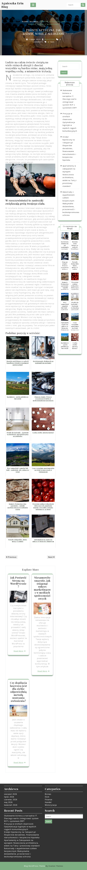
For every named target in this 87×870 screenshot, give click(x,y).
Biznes (34, 21)
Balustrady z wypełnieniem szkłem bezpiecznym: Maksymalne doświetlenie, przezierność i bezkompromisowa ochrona (71, 203)
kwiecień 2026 (10, 805)
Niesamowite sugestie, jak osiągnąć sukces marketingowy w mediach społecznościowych (42, 588)
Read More (18, 651)
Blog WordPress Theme (43, 866)
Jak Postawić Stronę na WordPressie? (18, 582)
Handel (48, 802)
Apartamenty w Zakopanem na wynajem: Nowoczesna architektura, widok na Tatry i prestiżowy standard (22, 843)
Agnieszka (49, 39)
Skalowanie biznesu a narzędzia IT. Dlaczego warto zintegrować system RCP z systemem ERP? (70, 99)
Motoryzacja (51, 805)
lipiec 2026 (9, 797)
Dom (47, 797)
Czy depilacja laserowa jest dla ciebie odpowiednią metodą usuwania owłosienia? (18, 691)
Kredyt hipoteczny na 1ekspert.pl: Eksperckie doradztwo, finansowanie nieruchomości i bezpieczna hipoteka (69, 148)
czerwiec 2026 (10, 799)
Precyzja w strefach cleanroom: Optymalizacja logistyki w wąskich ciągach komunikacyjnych (70, 122)
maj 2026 (8, 802)
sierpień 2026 (10, 794)
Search (83, 5)
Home (25, 21)
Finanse (48, 799)
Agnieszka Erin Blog (12, 5)
